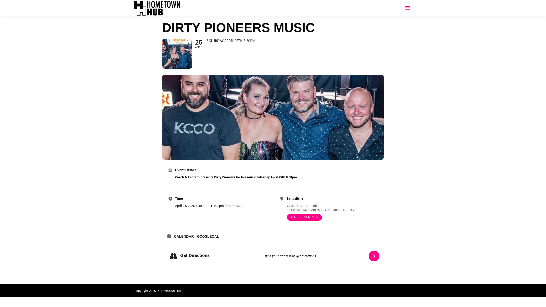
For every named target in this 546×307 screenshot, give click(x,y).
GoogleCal (208, 236)
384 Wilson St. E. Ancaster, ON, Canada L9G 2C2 (321, 210)
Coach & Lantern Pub (302, 206)
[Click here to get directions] (374, 256)
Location (295, 198)
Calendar (184, 236)
